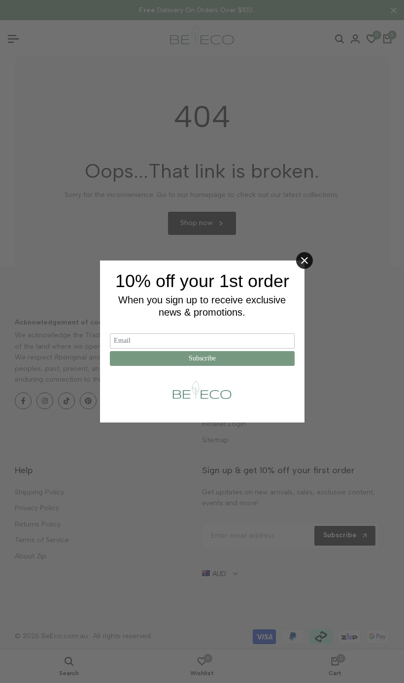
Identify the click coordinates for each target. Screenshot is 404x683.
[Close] (304, 260)
